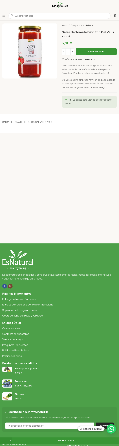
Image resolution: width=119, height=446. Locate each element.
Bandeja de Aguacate (27, 368)
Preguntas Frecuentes (15, 345)
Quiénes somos (11, 328)
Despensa (76, 25)
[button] (111, 429)
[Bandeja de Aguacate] (7, 371)
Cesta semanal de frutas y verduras (22, 315)
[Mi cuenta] (115, 16)
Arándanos (21, 381)
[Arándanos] (7, 383)
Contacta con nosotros (15, 334)
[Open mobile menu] (4, 16)
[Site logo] (59, 5)
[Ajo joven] (7, 396)
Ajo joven (20, 394)
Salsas (89, 25)
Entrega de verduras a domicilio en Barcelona (27, 304)
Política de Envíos (12, 356)
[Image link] (17, 259)
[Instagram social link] (10, 286)
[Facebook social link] (4, 286)
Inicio (65, 25)
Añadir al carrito (96, 51)
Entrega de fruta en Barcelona (19, 299)
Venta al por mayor (12, 339)
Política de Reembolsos (15, 350)
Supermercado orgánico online (19, 310)
